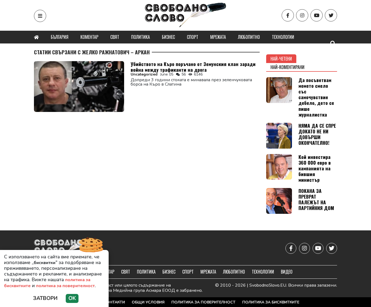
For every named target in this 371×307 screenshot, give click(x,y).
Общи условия (148, 302)
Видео (287, 271)
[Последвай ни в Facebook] (288, 15)
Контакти (114, 302)
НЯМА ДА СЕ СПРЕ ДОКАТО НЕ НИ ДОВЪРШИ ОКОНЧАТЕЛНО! (317, 134)
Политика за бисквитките (270, 302)
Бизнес (168, 37)
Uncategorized (144, 74)
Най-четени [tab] (281, 58)
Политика (140, 37)
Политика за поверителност (203, 302)
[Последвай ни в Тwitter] (331, 15)
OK (72, 298)
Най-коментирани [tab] (287, 67)
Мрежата (218, 37)
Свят (114, 37)
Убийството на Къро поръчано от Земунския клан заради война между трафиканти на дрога (193, 66)
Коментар (89, 37)
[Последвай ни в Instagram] (302, 15)
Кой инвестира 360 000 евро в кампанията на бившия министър (314, 168)
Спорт (192, 37)
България (59, 37)
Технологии (283, 37)
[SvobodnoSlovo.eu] (65, 248)
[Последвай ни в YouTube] (316, 15)
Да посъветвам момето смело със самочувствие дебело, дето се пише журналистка (316, 97)
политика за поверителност (65, 286)
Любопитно (249, 37)
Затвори (45, 298)
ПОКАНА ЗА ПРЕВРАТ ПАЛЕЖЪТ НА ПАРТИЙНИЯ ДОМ (316, 199)
